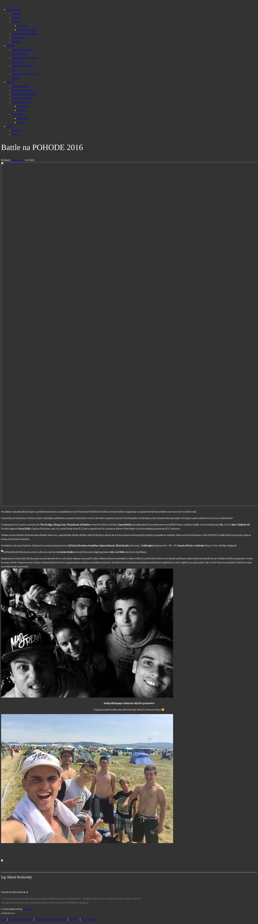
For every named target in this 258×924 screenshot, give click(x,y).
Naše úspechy (17, 160)
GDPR (4, 919)
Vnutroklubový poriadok (20, 919)
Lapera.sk (28, 909)
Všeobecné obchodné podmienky (51, 919)
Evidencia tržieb (89, 919)
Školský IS (74, 919)
